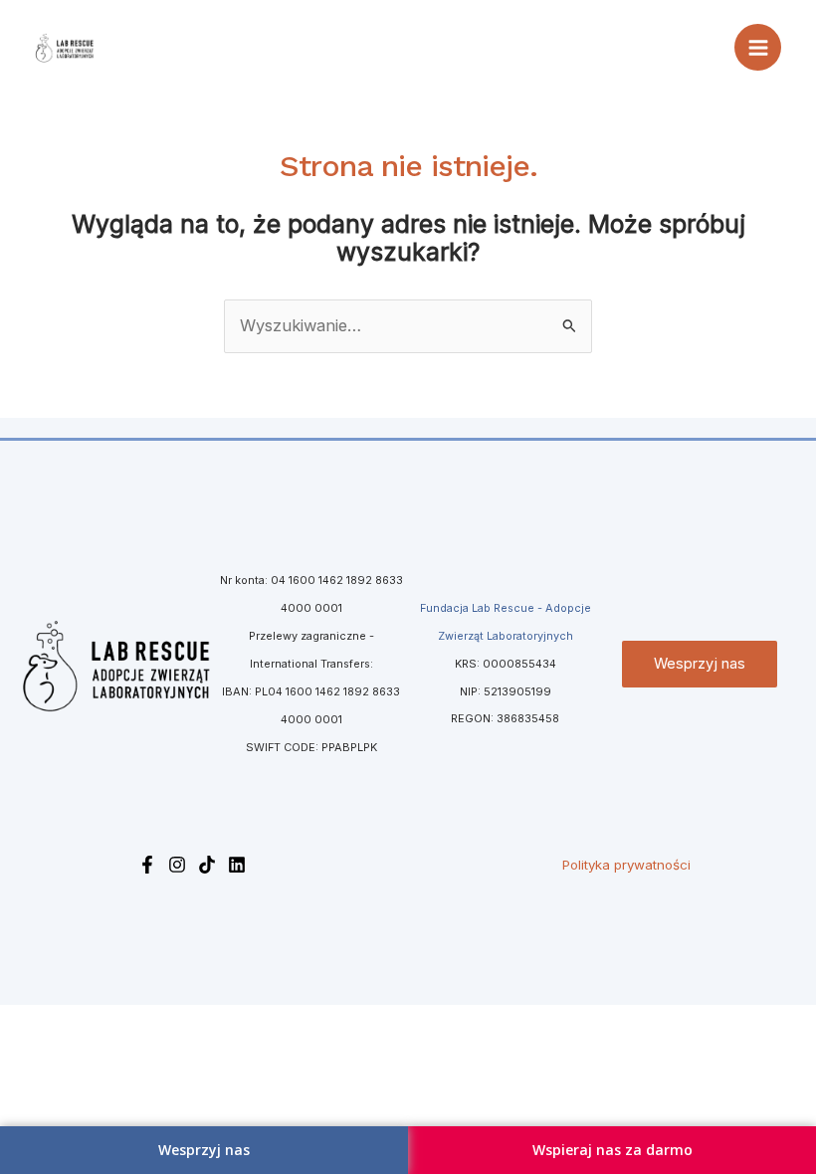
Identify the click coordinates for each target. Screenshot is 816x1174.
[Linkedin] (237, 865)
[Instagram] (177, 865)
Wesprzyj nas (699, 664)
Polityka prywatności (626, 865)
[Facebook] (147, 865)
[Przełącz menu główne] (757, 47)
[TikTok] (207, 865)
